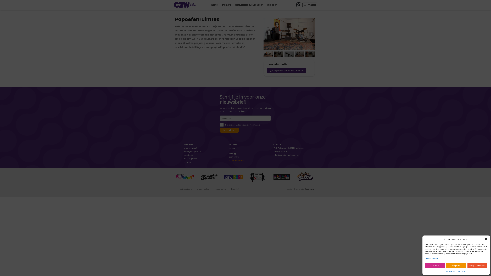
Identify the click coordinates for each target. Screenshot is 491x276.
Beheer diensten (432, 258)
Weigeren (456, 265)
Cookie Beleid (450, 271)
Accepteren (435, 265)
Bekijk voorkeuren (477, 265)
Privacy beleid (461, 271)
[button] (486, 239)
